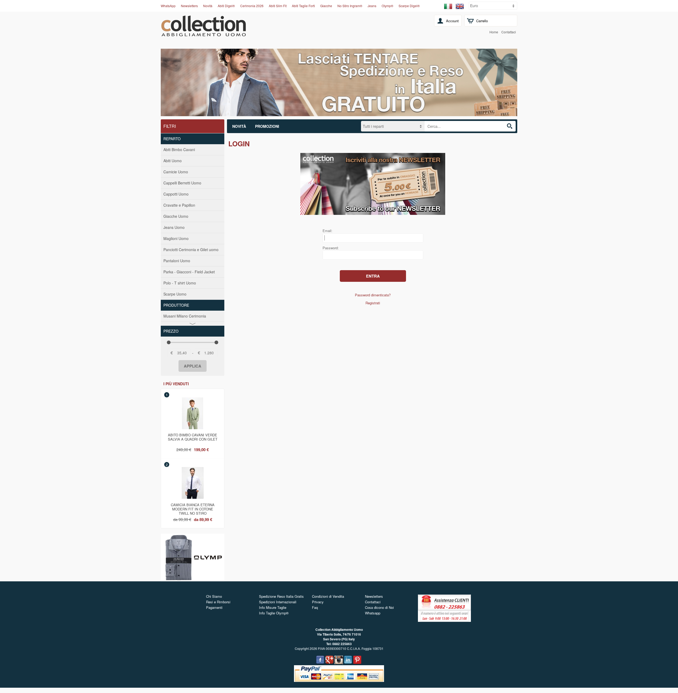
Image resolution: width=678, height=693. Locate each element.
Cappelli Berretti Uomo (182, 182)
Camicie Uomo (175, 171)
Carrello (482, 20)
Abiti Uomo (172, 160)
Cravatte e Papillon (179, 205)
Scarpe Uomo (174, 294)
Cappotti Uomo (176, 194)
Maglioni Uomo (176, 238)
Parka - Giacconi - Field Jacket (189, 271)
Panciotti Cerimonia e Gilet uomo (190, 249)
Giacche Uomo (175, 216)
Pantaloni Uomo (176, 260)
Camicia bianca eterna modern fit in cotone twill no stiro (193, 508)
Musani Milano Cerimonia (184, 316)
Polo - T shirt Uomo (179, 283)
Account (452, 20)
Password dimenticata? (373, 294)
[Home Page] (203, 33)
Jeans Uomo (174, 227)
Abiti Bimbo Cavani (179, 149)
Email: (327, 230)
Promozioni (267, 126)
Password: (331, 247)
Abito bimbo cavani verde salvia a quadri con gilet (192, 437)
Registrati (372, 302)
